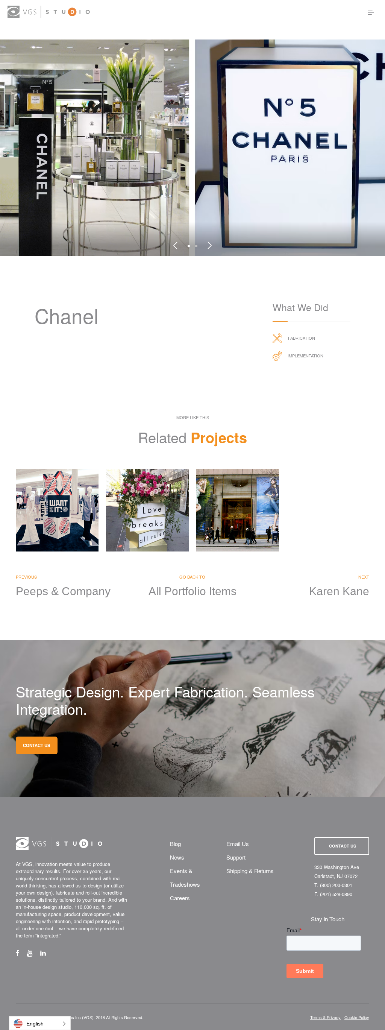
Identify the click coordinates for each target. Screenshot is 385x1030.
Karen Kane (339, 591)
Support (236, 857)
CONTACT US (36, 745)
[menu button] (370, 12)
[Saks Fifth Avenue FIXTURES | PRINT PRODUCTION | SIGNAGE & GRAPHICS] (57, 510)
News (177, 857)
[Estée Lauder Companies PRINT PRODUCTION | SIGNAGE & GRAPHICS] (147, 510)
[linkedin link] (46, 952)
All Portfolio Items (192, 591)
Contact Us (342, 846)
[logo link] (49, 12)
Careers (180, 898)
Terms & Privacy (325, 1017)
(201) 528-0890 (336, 894)
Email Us (237, 844)
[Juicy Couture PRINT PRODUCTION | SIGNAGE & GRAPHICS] (237, 510)
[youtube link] (33, 952)
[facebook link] (21, 952)
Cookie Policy (356, 1017)
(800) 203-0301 (336, 885)
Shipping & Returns (250, 871)
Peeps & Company (63, 591)
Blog (175, 844)
